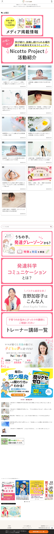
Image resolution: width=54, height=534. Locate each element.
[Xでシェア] (9, 410)
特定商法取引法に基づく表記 (45, 527)
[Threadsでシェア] (21, 413)
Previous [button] (2, 490)
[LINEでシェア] (45, 413)
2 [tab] (26, 501)
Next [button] (51, 490)
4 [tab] (29, 501)
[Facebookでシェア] (9, 413)
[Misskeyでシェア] (45, 410)
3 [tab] (27, 501)
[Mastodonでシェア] (21, 410)
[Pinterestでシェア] (15, 417)
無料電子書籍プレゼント (38, 531)
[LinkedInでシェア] (27, 417)
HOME (9, 525)
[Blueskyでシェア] (33, 410)
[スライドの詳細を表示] (8, 490)
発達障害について (44, 525)
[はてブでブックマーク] (33, 413)
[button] (51, 226)
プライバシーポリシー (27, 527)
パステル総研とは (27, 525)
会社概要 (9, 527)
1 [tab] (24, 501)
